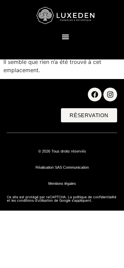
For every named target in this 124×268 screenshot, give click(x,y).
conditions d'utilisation (35, 200)
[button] (65, 36)
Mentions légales (62, 183)
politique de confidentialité (94, 197)
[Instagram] (110, 94)
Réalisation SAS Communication (62, 167)
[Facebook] (95, 94)
